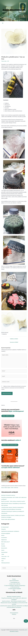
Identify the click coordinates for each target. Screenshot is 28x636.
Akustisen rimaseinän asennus (8, 495)
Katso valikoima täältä (8, 416)
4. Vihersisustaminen (14, 587)
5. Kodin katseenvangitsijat (14, 588)
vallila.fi (18, 440)
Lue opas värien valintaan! (10, 468)
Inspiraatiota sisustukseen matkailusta (10, 531)
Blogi (14, 590)
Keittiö (2, 535)
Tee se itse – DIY (5, 556)
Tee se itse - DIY (5, 61)
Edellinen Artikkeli (14, 338)
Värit (2, 560)
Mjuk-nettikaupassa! (16, 411)
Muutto (3, 544)
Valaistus (3, 558)
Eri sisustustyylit (5, 527)
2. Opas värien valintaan (14, 584)
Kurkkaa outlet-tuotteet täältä (10, 445)
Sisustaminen (4, 552)
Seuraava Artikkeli (14, 342)
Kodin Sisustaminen (14, 9)
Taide (2, 554)
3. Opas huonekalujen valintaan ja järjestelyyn (14, 585)
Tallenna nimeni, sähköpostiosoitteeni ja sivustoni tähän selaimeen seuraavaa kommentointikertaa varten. (13, 388)
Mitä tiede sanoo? (5, 542)
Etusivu (14, 579)
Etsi (14, 618)
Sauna (2, 550)
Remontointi (4, 548)
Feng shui (3, 529)
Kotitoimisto (4, 537)
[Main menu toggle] (2, 23)
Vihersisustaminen (5, 563)
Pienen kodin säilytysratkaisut (8, 519)
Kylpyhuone (4, 539)
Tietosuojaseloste (14, 612)
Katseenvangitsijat (5, 533)
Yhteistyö (14, 614)
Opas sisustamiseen (14, 580)
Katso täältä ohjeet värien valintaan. (9, 487)
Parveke (3, 546)
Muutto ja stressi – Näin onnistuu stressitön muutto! (13, 501)
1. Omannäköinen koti (15, 582)
